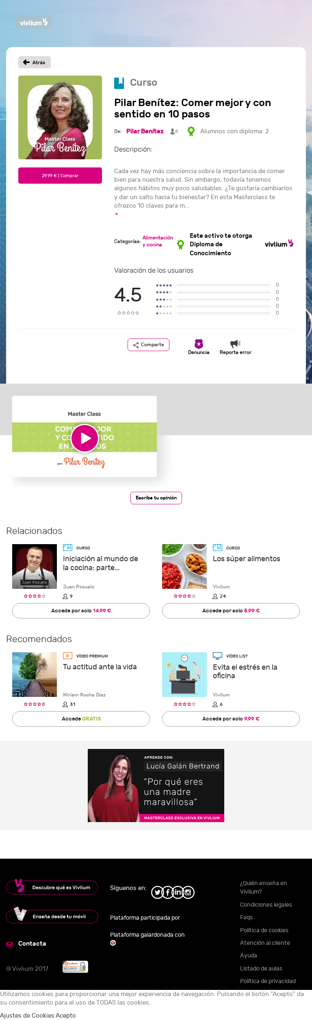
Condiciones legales (266, 904)
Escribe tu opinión (156, 498)
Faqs (246, 917)
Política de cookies (264, 930)
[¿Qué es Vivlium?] (52, 886)
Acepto (66, 1015)
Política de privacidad (268, 981)
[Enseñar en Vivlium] (52, 915)
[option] (84, 441)
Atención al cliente (265, 943)
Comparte (152, 344)
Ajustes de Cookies (27, 1015)
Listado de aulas (261, 968)
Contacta (32, 943)
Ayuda (248, 955)
